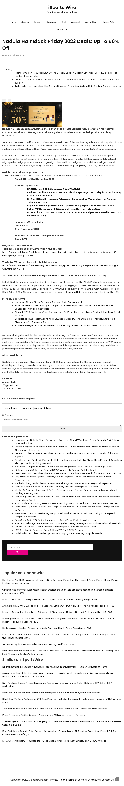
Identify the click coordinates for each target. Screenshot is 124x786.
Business (51, 22)
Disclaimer (26, 408)
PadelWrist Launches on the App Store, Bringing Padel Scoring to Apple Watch (58, 533)
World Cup (90, 22)
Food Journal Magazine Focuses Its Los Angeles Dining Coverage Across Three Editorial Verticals (68, 523)
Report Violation (43, 408)
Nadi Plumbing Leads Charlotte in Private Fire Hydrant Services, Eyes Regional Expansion (64, 483)
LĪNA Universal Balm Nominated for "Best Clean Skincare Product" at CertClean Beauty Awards (54, 740)
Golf (64, 22)
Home (13, 22)
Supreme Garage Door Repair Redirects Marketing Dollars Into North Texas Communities (64, 325)
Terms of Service (76, 779)
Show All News (10, 408)
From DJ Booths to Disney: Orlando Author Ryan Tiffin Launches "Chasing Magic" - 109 (49, 599)
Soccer (37, 22)
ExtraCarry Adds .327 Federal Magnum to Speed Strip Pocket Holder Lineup (56, 520)
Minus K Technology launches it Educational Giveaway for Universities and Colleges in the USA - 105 (57, 612)
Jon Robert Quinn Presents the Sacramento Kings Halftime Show (38, 644)
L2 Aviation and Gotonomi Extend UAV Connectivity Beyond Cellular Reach (55, 470)
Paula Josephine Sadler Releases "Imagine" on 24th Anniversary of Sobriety (43, 715)
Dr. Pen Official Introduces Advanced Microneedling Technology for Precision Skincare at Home (54, 667)
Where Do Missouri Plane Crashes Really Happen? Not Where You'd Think (55, 526)
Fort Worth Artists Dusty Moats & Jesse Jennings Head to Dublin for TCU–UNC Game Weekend (67, 503)
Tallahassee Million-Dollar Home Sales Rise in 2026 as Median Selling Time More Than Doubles (54, 708)
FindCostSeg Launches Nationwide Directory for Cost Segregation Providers (56, 486)
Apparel (75, 22)
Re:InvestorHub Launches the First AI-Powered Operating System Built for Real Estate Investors (68, 86)
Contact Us (108, 779)
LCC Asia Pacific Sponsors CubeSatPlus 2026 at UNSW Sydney (49, 530)
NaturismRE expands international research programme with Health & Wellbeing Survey (63, 466)
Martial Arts (108, 22)
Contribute (94, 779)
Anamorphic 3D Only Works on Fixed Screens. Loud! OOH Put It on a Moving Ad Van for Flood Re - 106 (58, 605)
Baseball (62, 29)
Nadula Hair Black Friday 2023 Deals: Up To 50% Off (60, 44)
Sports (25, 22)
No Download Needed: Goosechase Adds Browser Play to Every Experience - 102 (46, 628)
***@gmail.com (10, 385)
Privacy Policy (57, 779)
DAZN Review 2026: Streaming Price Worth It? (53, 189)
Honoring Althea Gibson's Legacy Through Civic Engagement (48, 302)
